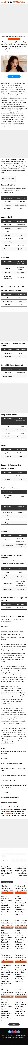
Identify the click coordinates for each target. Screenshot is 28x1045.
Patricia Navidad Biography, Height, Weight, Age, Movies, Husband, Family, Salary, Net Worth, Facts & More (20, 905)
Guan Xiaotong (21, 853)
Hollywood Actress (14, 38)
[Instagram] (12, 1031)
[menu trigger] (3, 2)
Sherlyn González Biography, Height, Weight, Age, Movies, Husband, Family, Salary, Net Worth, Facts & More (20, 940)
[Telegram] (25, 860)
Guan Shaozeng (11, 853)
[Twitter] (17, 860)
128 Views (19, 52)
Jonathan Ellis (12, 52)
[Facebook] (13, 860)
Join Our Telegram (15, 77)
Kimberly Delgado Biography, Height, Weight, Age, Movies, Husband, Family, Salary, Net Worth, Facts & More (7, 1009)
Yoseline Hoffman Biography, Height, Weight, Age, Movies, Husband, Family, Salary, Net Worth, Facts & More (7, 940)
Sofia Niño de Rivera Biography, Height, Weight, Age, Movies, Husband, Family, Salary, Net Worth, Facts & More (7, 974)
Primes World (8, 813)
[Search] (25, 2)
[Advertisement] (14, 18)
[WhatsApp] (21, 860)
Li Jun (4, 855)
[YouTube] (15, 1031)
